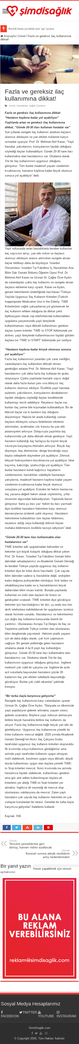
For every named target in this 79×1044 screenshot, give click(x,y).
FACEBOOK (10, 1016)
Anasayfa (9, 36)
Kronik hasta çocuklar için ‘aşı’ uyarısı (31, 28)
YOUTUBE (46, 1016)
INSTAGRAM (66, 1016)
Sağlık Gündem (37, 105)
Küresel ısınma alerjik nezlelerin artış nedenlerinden (48, 854)
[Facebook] (32, 1033)
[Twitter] (36, 1033)
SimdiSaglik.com (39, 1028)
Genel (21, 36)
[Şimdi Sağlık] (39, 10)
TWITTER (30, 1012)
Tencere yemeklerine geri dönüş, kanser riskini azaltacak (30, 844)
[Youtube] (41, 1033)
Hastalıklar (22, 105)
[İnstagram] (46, 1033)
